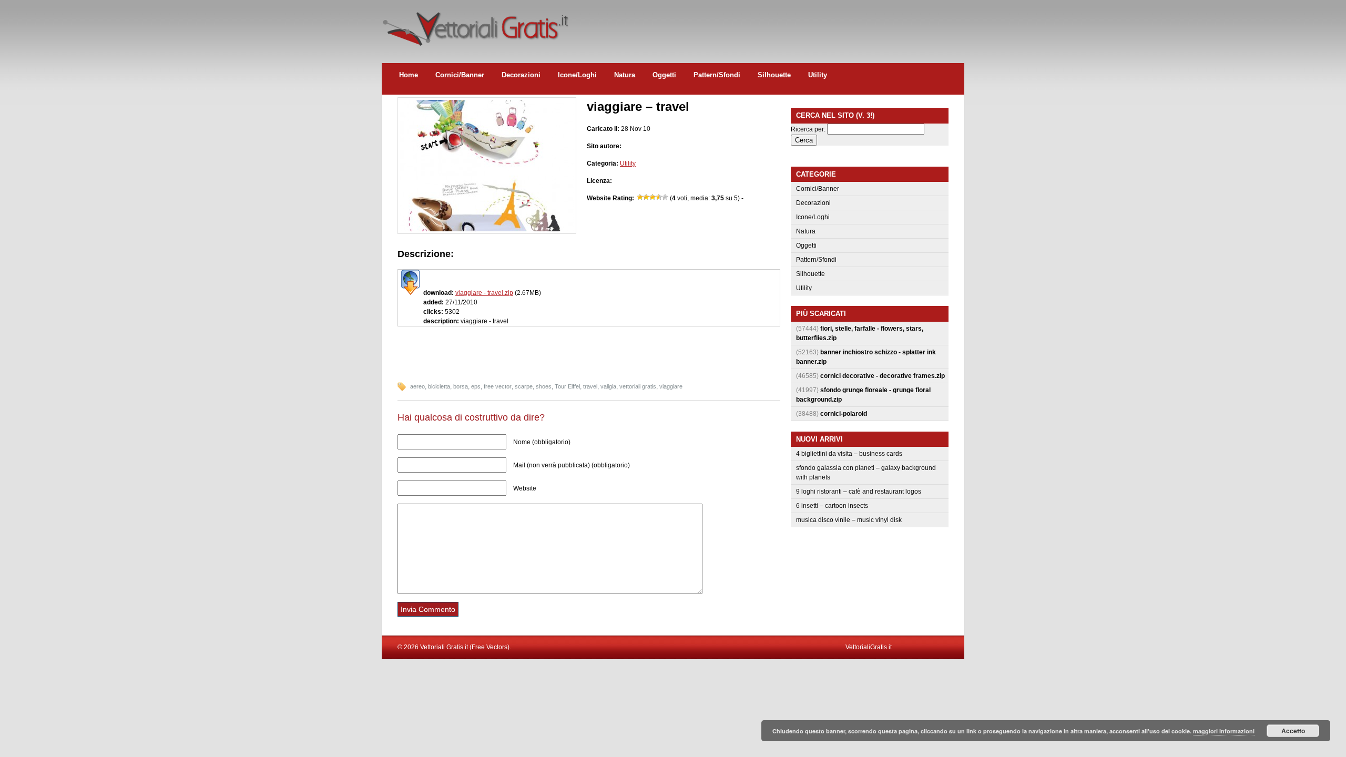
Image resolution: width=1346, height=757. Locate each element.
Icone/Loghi (577, 75)
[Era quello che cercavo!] (665, 197)
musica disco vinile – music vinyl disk (849, 520)
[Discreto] (652, 197)
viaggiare (670, 386)
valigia (608, 386)
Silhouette (774, 75)
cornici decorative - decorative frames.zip (882, 376)
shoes (544, 386)
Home (408, 75)
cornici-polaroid (843, 413)
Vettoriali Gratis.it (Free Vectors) (475, 26)
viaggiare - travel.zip (484, 292)
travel (590, 386)
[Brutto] (646, 197)
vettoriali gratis (637, 386)
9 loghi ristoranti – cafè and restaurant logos (858, 491)
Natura (624, 75)
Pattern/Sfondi (717, 75)
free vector (498, 386)
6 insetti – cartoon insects (832, 505)
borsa (460, 386)
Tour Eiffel (567, 386)
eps (476, 386)
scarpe (524, 386)
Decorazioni (521, 75)
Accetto (1293, 730)
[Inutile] (640, 197)
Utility (817, 75)
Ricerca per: (808, 129)
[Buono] (659, 197)
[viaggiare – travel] (487, 229)
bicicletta (439, 386)
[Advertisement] (773, 23)
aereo (417, 386)
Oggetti (664, 75)
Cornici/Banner (459, 75)
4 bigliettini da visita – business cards (849, 453)
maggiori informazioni (1224, 731)
